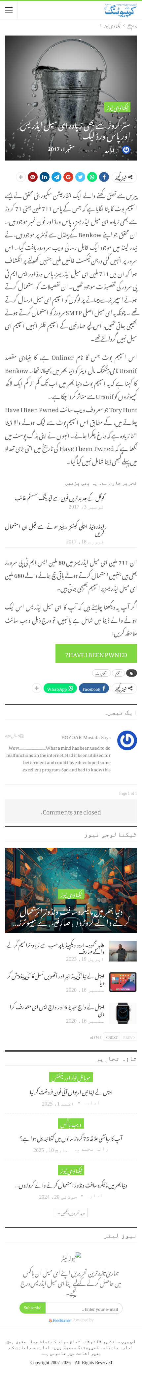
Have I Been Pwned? (96, 653)
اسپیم (118, 673)
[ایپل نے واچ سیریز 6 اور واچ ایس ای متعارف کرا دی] (123, 1013)
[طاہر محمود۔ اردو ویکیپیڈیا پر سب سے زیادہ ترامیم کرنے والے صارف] (123, 951)
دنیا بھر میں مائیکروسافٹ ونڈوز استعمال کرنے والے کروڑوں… (71, 1184)
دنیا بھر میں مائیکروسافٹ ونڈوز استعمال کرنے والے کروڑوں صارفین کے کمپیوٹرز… (71, 915)
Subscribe (32, 1307)
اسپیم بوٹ (101, 673)
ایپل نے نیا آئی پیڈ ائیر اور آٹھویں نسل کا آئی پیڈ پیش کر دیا (55, 978)
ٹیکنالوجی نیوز (117, 107)
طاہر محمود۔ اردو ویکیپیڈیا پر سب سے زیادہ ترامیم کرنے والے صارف (55, 947)
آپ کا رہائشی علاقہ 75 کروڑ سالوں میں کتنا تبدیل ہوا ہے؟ (71, 1137)
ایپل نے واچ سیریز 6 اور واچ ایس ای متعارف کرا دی (57, 1009)
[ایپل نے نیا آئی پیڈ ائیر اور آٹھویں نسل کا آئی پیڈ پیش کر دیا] (123, 982)
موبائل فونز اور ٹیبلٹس (71, 1077)
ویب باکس (71, 1123)
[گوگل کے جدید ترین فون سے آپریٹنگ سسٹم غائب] (123, 504)
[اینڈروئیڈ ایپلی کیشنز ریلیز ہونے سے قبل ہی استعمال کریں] (123, 532)
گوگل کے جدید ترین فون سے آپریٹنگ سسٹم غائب (59, 497)
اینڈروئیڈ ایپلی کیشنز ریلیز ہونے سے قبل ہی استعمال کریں (54, 528)
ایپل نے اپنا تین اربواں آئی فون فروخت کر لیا (71, 1091)
